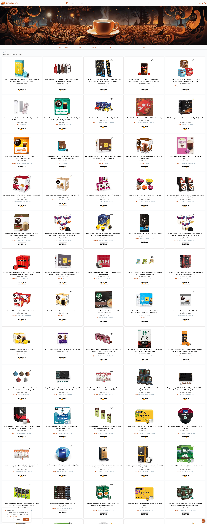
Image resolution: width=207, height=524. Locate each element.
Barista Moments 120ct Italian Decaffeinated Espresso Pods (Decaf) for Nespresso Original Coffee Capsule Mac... (144, 466)
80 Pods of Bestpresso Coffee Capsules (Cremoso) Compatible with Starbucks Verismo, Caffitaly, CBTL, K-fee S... (185, 350)
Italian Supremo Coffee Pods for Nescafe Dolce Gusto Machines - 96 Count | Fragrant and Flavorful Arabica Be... (103, 234)
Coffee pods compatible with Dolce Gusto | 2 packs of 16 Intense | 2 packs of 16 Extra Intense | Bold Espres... (185, 196)
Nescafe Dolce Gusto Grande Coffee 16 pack (22, 349)
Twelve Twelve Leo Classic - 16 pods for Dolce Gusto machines (144, 233)
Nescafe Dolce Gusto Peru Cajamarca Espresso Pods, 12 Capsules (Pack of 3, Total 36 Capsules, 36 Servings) (103, 350)
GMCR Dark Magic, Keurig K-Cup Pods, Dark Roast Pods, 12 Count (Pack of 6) (185, 466)
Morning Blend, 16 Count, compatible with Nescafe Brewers (62, 311)
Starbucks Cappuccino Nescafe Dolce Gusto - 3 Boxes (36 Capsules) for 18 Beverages (103, 312)
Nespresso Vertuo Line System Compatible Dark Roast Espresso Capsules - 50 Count (144, 389)
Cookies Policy (13, 516)
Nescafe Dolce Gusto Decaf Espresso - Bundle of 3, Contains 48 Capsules (103, 196)
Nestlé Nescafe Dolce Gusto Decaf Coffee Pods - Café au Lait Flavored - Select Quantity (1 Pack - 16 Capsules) (21, 234)
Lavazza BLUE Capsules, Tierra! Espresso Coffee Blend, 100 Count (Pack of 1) (185, 427)
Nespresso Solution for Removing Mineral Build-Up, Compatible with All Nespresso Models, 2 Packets (21, 119)
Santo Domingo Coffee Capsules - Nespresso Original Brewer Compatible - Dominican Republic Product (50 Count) (103, 389)
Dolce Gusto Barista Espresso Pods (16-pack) (185, 311)
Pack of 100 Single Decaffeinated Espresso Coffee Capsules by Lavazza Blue (63, 466)
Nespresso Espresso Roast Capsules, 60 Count (62, 503)
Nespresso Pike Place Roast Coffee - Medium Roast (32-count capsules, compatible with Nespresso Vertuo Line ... (185, 504)
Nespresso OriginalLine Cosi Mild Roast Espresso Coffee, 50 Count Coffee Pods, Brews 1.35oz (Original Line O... (185, 389)
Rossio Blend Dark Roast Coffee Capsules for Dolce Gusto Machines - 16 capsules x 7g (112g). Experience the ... (103, 157)
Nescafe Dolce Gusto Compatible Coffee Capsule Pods (103, 118)
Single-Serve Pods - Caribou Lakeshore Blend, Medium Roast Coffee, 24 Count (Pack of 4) (62, 427)
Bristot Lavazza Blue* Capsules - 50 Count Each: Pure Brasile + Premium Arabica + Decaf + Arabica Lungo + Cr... (22, 389)
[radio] (17, 83)
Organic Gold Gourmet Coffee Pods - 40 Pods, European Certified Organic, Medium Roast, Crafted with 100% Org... (22, 504)
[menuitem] (200, 3)
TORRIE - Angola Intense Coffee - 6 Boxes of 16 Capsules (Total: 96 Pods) (185, 119)
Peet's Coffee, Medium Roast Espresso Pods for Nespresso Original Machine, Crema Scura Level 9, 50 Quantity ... (21, 427)
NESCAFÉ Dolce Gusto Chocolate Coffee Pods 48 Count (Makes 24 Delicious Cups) (144, 157)
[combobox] (107, 3)
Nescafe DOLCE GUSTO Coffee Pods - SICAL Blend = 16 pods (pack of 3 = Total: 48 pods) (21, 196)
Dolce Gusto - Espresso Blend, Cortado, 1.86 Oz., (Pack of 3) (62, 195)
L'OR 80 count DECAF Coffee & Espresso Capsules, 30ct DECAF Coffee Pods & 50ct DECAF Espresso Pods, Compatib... (103, 80)
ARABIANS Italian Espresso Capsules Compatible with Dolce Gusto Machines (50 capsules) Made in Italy (185, 273)
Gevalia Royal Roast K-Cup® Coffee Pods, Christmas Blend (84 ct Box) (144, 504)
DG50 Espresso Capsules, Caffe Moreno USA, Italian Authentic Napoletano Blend (103, 273)
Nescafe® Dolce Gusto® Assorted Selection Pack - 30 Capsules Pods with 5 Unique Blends (144, 196)
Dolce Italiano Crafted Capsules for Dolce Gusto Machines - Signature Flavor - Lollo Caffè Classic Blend (63, 157)
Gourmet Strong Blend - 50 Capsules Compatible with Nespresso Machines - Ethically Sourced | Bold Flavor (21, 80)
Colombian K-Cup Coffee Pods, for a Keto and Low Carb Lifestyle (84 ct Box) (144, 427)
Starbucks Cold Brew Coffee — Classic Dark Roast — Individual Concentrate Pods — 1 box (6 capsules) (144, 350)
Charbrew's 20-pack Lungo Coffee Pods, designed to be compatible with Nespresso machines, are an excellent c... (103, 466)
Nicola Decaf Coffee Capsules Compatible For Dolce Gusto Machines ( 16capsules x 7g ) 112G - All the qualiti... (144, 312)
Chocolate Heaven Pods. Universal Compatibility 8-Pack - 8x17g (144, 118)
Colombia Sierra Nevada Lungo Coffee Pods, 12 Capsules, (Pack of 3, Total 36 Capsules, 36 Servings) (22, 157)
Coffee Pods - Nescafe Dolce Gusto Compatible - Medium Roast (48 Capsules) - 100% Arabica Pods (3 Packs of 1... (62, 234)
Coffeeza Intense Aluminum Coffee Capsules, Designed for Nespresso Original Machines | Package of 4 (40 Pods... (144, 80)
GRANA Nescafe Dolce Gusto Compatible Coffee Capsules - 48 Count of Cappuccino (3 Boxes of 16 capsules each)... (185, 234)
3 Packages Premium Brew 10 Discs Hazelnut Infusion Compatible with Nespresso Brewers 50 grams (103, 427)
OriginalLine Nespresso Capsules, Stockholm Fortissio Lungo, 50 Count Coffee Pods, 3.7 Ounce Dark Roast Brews (62, 389)
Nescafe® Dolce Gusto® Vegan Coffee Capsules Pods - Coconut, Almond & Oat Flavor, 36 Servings (144, 273)
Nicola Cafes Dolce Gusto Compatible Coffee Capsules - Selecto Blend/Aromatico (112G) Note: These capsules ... (62, 273)
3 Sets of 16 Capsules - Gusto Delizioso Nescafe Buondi (22, 311)
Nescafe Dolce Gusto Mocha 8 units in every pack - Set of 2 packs (62, 349)
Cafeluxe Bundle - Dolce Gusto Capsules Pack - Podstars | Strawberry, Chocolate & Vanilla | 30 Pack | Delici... (185, 80)
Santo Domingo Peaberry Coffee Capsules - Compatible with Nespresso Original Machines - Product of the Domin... (21, 466)
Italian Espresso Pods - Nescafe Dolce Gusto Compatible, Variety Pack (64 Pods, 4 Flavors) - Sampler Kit (62, 80)
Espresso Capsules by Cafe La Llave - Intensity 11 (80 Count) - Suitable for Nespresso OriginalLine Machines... (103, 504)
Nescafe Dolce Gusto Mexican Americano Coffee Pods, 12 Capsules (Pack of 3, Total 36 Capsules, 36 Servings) (62, 119)
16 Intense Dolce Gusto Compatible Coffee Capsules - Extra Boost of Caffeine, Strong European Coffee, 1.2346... (21, 273)
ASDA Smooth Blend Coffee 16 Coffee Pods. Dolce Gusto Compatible (185, 157)
